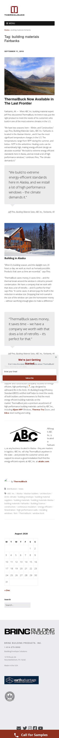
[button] (29, 361)
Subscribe (30, 378)
